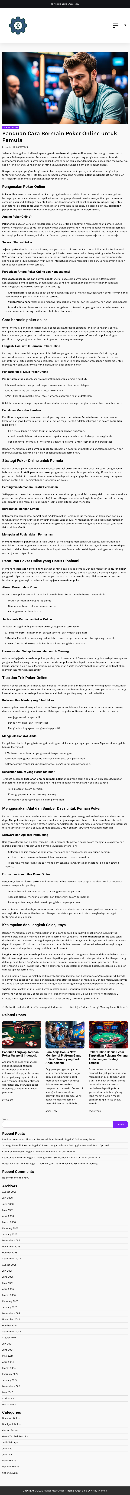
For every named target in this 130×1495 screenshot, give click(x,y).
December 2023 (11, 1386)
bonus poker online (22, 988)
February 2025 (10, 1301)
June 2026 (8, 1204)
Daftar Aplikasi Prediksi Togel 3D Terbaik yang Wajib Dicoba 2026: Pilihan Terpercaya (50, 1163)
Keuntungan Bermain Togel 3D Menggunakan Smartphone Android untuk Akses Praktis (51, 1157)
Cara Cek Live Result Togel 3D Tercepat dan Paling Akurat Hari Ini (38, 1151)
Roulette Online (10, 1466)
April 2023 (8, 1398)
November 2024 (11, 1319)
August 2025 (9, 1264)
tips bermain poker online (54, 998)
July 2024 (7, 1343)
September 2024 (11, 1331)
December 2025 (11, 1240)
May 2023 (7, 1392)
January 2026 (9, 1234)
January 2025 (9, 1307)
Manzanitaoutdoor (54, 1490)
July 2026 (7, 1197)
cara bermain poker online (51, 988)
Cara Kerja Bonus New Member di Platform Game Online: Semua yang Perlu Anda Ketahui (63, 1057)
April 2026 (8, 1216)
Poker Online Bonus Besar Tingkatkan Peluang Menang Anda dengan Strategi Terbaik (108, 1057)
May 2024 (7, 1355)
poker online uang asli (67, 993)
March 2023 (9, 1404)
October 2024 (9, 1325)
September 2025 (11, 1258)
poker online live (42, 993)
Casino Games (10, 1430)
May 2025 (7, 1283)
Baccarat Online (11, 1418)
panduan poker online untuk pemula (90, 988)
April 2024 (8, 1362)
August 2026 (9, 1191)
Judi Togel (7, 1454)
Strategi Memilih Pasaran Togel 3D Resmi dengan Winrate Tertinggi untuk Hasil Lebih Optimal (55, 1145)
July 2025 (7, 1270)
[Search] (125, 25)
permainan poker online (16, 993)
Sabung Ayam (10, 1472)
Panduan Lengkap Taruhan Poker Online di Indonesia (20, 1054)
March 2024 (9, 1368)
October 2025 (9, 1252)
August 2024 (9, 1337)
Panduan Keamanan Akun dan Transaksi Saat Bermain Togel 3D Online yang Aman (48, 1139)
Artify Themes (99, 1490)
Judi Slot (7, 1448)
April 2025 (8, 1289)
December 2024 (11, 1313)
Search (6, 1119)
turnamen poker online (85, 998)
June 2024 (8, 1349)
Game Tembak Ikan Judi (15, 1436)
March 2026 (9, 1222)
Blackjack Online (11, 1424)
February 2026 (10, 1228)
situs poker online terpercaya (99, 993)
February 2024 (10, 1374)
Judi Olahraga (10, 1442)
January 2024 (9, 1380)
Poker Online (10, 127)
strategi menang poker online (19, 998)
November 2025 (11, 1246)
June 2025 (8, 1276)
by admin (6, 147)
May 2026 (7, 1210)
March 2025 (9, 1295)
